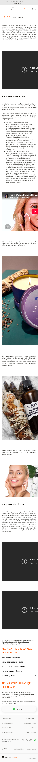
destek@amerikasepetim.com (24, 694)
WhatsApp (22, 692)
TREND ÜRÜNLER (31, 718)
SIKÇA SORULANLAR (30, 723)
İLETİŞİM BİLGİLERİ (7, 723)
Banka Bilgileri (31, 732)
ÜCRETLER (33, 727)
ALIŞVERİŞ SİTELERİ (7, 732)
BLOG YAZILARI (6, 727)
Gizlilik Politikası (19, 749)
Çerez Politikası (31, 749)
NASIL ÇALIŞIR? (6, 718)
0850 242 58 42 (6, 741)
